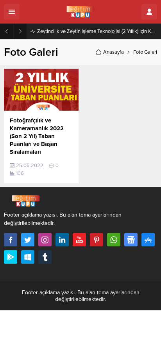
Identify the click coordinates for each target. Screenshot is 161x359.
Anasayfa (113, 52)
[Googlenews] (131, 239)
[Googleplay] (10, 257)
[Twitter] (27, 239)
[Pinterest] (96, 239)
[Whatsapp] (113, 239)
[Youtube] (79, 239)
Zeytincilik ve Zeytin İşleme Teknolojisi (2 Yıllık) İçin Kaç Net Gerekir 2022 (97, 31)
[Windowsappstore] (27, 257)
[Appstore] (148, 239)
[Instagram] (45, 239)
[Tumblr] (45, 257)
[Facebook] (10, 239)
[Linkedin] (62, 239)
